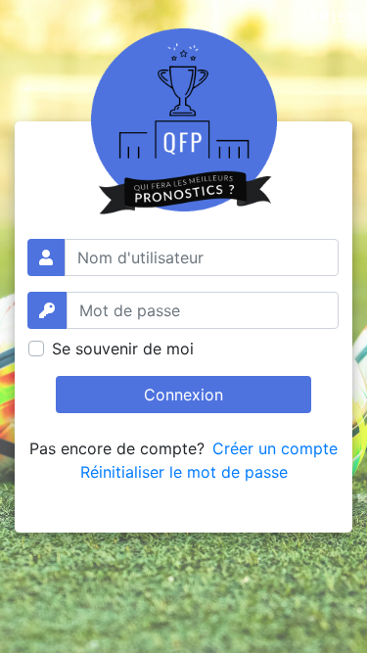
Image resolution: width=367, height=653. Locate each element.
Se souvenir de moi (123, 348)
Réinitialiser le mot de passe (184, 472)
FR (319, 16)
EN (348, 16)
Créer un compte (275, 448)
